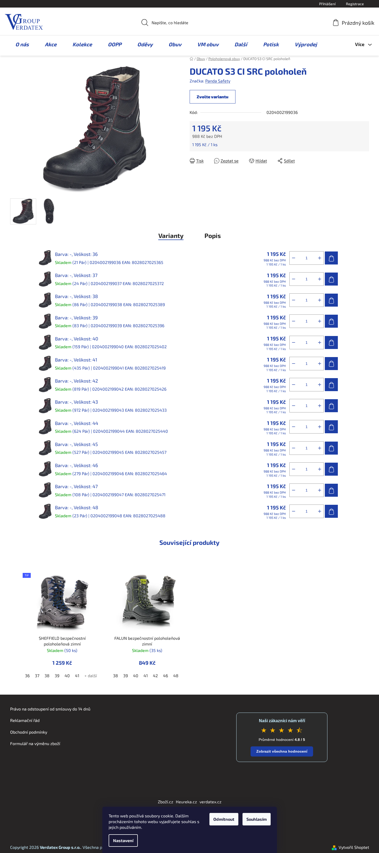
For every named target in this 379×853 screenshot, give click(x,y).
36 (27, 675)
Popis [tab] (212, 235)
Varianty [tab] (171, 235)
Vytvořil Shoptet (354, 847)
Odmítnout (223, 819)
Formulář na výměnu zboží (35, 743)
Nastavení (123, 840)
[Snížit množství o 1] (293, 257)
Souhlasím (256, 819)
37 (37, 675)
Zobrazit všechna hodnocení (281, 751)
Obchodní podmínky (28, 731)
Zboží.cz (165, 801)
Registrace (355, 4)
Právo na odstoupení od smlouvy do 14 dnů (50, 708)
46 (165, 675)
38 (47, 675)
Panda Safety (217, 80)
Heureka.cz (186, 801)
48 (175, 675)
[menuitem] (19, 44)
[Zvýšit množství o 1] (320, 257)
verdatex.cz (210, 801)
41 (77, 675)
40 (67, 675)
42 (155, 675)
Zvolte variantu (212, 96)
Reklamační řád (25, 720)
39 (57, 675)
